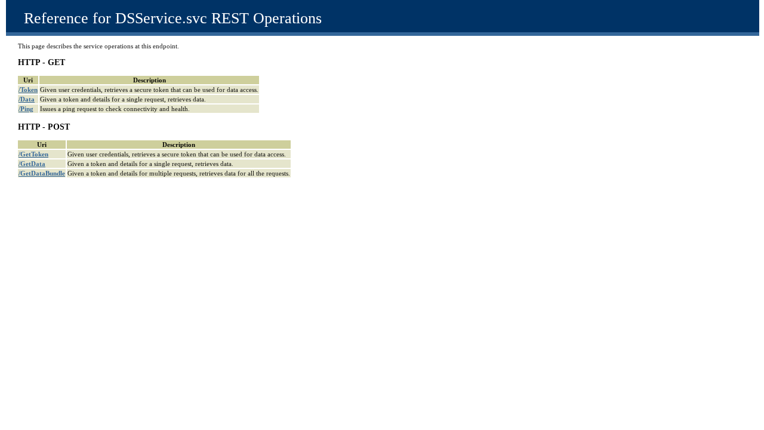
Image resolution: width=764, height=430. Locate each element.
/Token (28, 89)
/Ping (26, 108)
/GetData (32, 163)
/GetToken (33, 154)
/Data (27, 99)
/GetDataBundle (42, 173)
